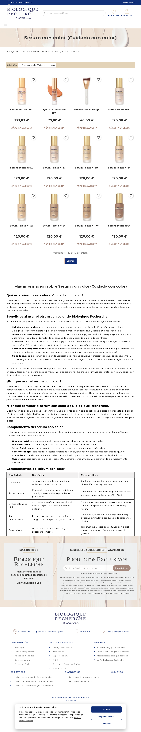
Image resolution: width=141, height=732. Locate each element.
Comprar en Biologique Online (66, 664)
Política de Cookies (23, 664)
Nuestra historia (59, 668)
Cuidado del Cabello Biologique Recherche (33, 685)
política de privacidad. (108, 574)
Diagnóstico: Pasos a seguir (80, 681)
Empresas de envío (23, 660)
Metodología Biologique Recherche (113, 656)
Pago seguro (58, 652)
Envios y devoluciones (62, 647)
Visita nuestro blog (29, 583)
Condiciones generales (25, 652)
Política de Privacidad (24, 656)
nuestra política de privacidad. (120, 593)
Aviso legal (19, 647)
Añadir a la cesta (21, 128)
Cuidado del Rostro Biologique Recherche (32, 677)
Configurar (106, 723)
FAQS (55, 660)
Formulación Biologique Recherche (113, 652)
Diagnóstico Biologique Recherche (83, 677)
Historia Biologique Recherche (111, 647)
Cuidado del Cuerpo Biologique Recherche (33, 681)
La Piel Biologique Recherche (110, 660)
